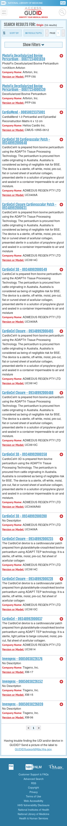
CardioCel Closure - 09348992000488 (27, 393)
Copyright (33, 787)
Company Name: (12, 72)
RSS (33, 783)
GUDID (33, 12)
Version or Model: (13, 77)
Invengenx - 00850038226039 (22, 704)
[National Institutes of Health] (4, 2)
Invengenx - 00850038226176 (22, 659)
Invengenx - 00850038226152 (22, 681)
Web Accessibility (33, 801)
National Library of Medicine (25, 2)
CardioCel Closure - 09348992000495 (27, 331)
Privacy (33, 792)
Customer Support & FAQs (34, 774)
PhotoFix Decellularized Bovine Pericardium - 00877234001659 (23, 57)
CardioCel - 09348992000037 (22, 619)
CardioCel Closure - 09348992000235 (27, 539)
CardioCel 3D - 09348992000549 (24, 269)
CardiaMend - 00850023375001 (23, 112)
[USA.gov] (56, 768)
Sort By (14, 32)
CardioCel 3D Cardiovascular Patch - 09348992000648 (26, 141)
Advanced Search (34, 779)
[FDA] (63, 2)
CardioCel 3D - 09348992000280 (24, 516)
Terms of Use (33, 796)
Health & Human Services (33, 818)
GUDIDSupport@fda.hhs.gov (33, 749)
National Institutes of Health (33, 809)
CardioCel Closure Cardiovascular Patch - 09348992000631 (29, 206)
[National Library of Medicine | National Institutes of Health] (34, 768)
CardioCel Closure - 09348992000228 (27, 579)
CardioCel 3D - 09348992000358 (24, 454)
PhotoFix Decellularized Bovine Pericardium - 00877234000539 (24, 88)
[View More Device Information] (61, 56)
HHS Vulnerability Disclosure (33, 805)
